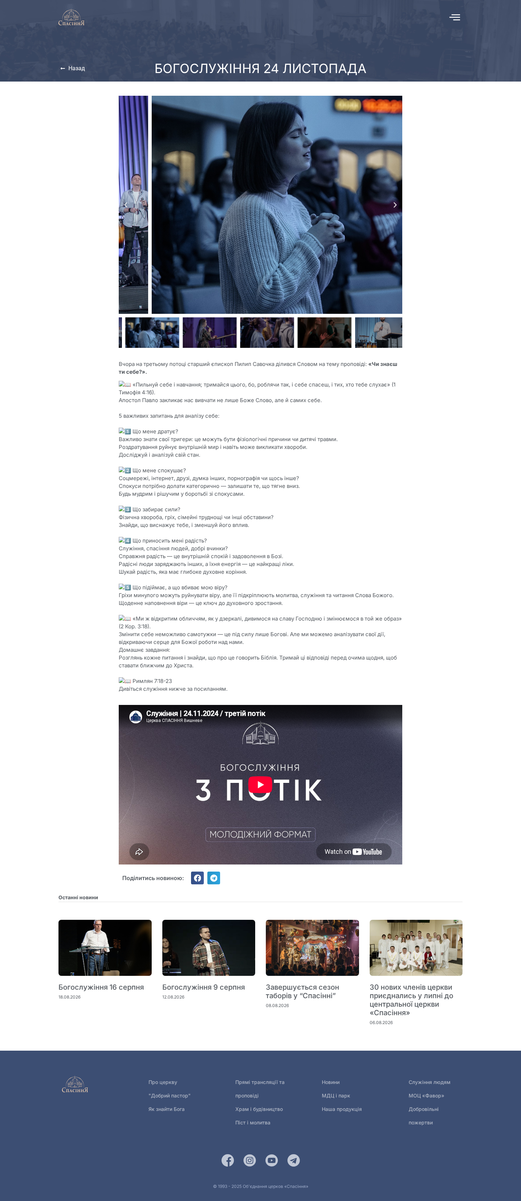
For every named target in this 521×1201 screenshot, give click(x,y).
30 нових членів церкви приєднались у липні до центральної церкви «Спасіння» (411, 1000)
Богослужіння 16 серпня (101, 987)
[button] (125, 204)
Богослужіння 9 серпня (203, 987)
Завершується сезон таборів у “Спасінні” (302, 991)
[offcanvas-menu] (455, 17)
